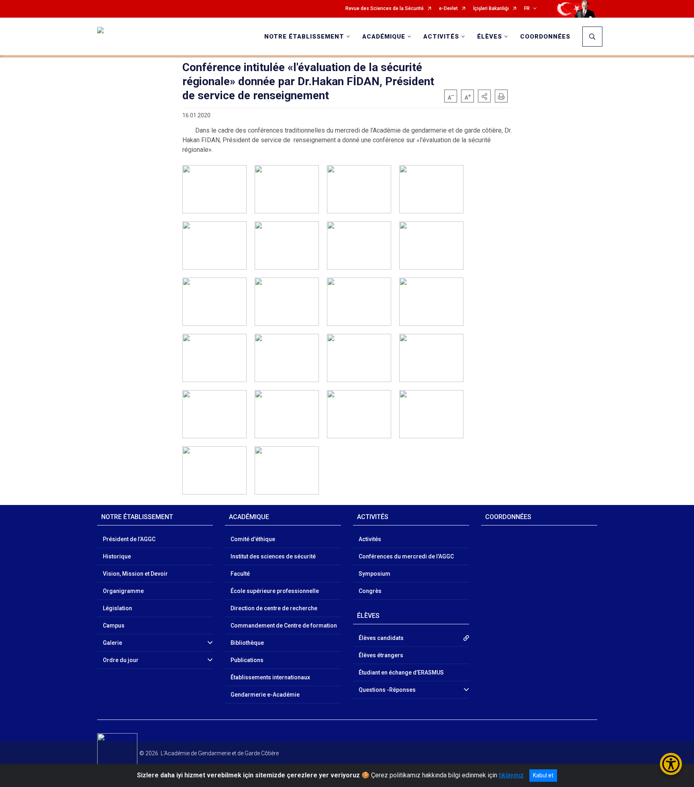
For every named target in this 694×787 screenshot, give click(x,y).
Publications (247, 660)
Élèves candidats (381, 638)
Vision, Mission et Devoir (135, 573)
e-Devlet (448, 8)
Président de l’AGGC (129, 539)
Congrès (370, 591)
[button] (484, 96)
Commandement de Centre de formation (284, 625)
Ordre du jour (121, 660)
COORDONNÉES (545, 36)
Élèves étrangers (381, 655)
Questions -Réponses (387, 690)
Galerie (112, 643)
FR (527, 8)
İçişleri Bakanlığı (491, 8)
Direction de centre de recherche (274, 608)
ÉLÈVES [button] (489, 36)
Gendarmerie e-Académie (265, 694)
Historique (117, 556)
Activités (370, 539)
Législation (117, 608)
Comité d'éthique (253, 539)
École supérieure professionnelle (275, 591)
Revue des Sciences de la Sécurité (384, 8)
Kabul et (543, 775)
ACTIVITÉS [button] (441, 36)
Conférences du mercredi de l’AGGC (406, 556)
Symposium (374, 573)
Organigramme (123, 591)
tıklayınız (511, 775)
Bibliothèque (247, 643)
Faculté (240, 573)
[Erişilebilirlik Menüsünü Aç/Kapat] (671, 764)
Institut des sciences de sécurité (273, 556)
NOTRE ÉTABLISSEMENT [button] (304, 36)
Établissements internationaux (270, 677)
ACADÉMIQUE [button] (383, 36)
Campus (114, 625)
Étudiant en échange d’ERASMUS (401, 672)
